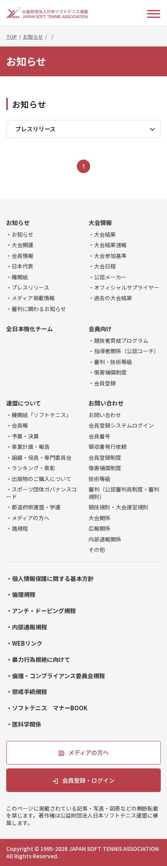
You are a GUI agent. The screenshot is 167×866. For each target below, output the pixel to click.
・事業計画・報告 (28, 446)
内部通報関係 (105, 539)
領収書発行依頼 (108, 446)
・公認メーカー (108, 277)
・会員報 (17, 425)
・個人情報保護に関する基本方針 (50, 578)
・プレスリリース (27, 287)
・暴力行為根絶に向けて (38, 659)
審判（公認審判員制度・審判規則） (124, 493)
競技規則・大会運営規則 (118, 507)
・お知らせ (19, 234)
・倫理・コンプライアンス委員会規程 (55, 676)
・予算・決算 (22, 436)
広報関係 (99, 528)
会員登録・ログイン (88, 780)
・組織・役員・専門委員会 (38, 457)
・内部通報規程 (26, 627)
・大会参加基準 (108, 255)
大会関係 (99, 518)
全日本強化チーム (29, 329)
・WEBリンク (24, 643)
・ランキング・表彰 (30, 468)
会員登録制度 (105, 457)
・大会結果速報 (108, 245)
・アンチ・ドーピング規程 (41, 611)
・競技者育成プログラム (118, 340)
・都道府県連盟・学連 (33, 507)
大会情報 (100, 223)
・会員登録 (102, 383)
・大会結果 (102, 234)
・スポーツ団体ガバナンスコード (41, 493)
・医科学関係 (23, 724)
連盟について (23, 403)
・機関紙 (17, 277)
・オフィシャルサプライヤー (124, 287)
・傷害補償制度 (108, 372)
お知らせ (18, 223)
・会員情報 (19, 255)
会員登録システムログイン (121, 425)
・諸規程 (17, 528)
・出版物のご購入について (38, 479)
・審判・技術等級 (110, 362)
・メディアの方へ (27, 518)
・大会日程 (102, 266)
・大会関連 (19, 245)
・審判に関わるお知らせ (36, 309)
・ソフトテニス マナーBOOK (46, 708)
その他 (97, 549)
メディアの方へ (88, 752)
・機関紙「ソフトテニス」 (38, 415)
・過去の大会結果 (110, 298)
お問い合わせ (106, 403)
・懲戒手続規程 (26, 692)
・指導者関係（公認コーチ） (124, 351)
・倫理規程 (20, 594)
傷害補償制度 (105, 468)
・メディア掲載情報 (30, 298)
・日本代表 (19, 266)
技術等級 (99, 479)
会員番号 (99, 436)
